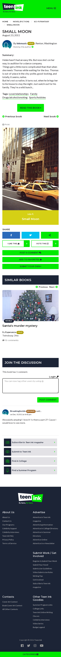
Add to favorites (29, 259)
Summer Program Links (43, 605)
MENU (50, 8)
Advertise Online (40, 539)
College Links (38, 608)
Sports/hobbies (37, 97)
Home (5, 21)
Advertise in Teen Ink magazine (41, 519)
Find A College (19, 461)
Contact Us (7, 521)
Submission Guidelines (42, 568)
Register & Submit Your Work (45, 561)
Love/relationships (19, 93)
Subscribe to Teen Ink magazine (41, 585)
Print (7, 124)
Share (6, 229)
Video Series (38, 623)
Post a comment (29, 253)
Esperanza (10, 332)
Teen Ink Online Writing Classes (43, 614)
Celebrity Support (9, 528)
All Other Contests (10, 609)
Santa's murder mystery (19, 325)
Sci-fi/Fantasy (41, 21)
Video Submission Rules (43, 572)
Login (52, 376)
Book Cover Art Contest (12, 605)
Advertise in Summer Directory (42, 534)
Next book (50, 116)
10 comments (11, 340)
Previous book (13, 116)
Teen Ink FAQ (7, 536)
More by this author (22, 47)
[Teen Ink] (15, 7)
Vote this (46, 244)
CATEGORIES (29, 654)
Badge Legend (39, 627)
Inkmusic (22, 43)
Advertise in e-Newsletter (44, 543)
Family (33, 93)
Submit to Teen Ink (21, 452)
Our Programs (8, 525)
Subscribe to (27, 442)
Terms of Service (9, 543)
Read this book (30, 107)
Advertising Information (43, 525)
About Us (6, 517)
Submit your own (30, 266)
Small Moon (13, 25)
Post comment (47, 400)
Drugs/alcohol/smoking (15, 97)
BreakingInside (18, 411)
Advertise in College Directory (45, 528)
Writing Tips (38, 576)
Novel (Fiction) (21, 21)
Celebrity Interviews (10, 532)
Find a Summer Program (24, 470)
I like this (18, 244)
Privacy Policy (8, 539)
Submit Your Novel (40, 565)
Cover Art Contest (10, 602)
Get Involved (38, 580)
